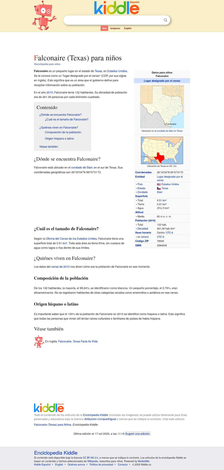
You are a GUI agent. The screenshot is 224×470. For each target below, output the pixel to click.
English (127, 28)
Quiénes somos (76, 464)
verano (145, 236)
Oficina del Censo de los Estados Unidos (71, 238)
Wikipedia (92, 461)
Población (141, 220)
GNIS (138, 245)
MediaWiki (143, 461)
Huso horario (143, 232)
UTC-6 (169, 232)
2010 (152, 220)
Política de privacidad (101, 464)
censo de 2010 (60, 267)
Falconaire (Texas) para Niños (52, 424)
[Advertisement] (112, 42)
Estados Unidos (170, 184)
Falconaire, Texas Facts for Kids (78, 341)
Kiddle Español (42, 464)
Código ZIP (142, 241)
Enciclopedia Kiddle (95, 415)
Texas (180, 130)
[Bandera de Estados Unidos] (159, 184)
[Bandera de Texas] (159, 188)
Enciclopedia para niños (47, 64)
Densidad (143, 228)
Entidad (140, 176)
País (140, 184)
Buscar (165, 20)
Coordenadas (143, 172)
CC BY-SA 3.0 (90, 457)
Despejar (158, 20)
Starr (160, 192)
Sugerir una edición (137, 433)
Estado (141, 188)
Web (104, 28)
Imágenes (115, 28)
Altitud (139, 212)
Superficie (141, 196)
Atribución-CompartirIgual (100, 419)
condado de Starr (165, 130)
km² (165, 200)
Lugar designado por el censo (162, 80)
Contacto (123, 464)
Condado (143, 192)
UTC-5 (160, 236)
